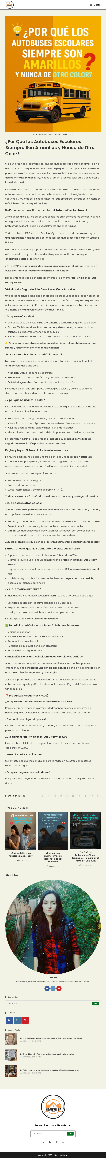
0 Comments (36, 1041)
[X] (43, 1142)
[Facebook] (47, 988)
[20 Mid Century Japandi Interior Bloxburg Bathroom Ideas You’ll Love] (11, 1039)
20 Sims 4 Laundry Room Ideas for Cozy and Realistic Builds (47, 1054)
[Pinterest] (59, 988)
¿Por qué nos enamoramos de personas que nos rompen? (52, 857)
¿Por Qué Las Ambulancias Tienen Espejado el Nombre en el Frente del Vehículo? (85, 856)
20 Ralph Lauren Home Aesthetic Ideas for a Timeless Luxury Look (49, 1070)
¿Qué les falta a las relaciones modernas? (21, 854)
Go (95, 1003)
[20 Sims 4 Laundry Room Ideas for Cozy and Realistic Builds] (11, 1055)
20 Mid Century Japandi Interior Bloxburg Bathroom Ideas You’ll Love (51, 1038)
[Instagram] (53, 988)
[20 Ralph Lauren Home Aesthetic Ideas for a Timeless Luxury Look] (11, 1071)
